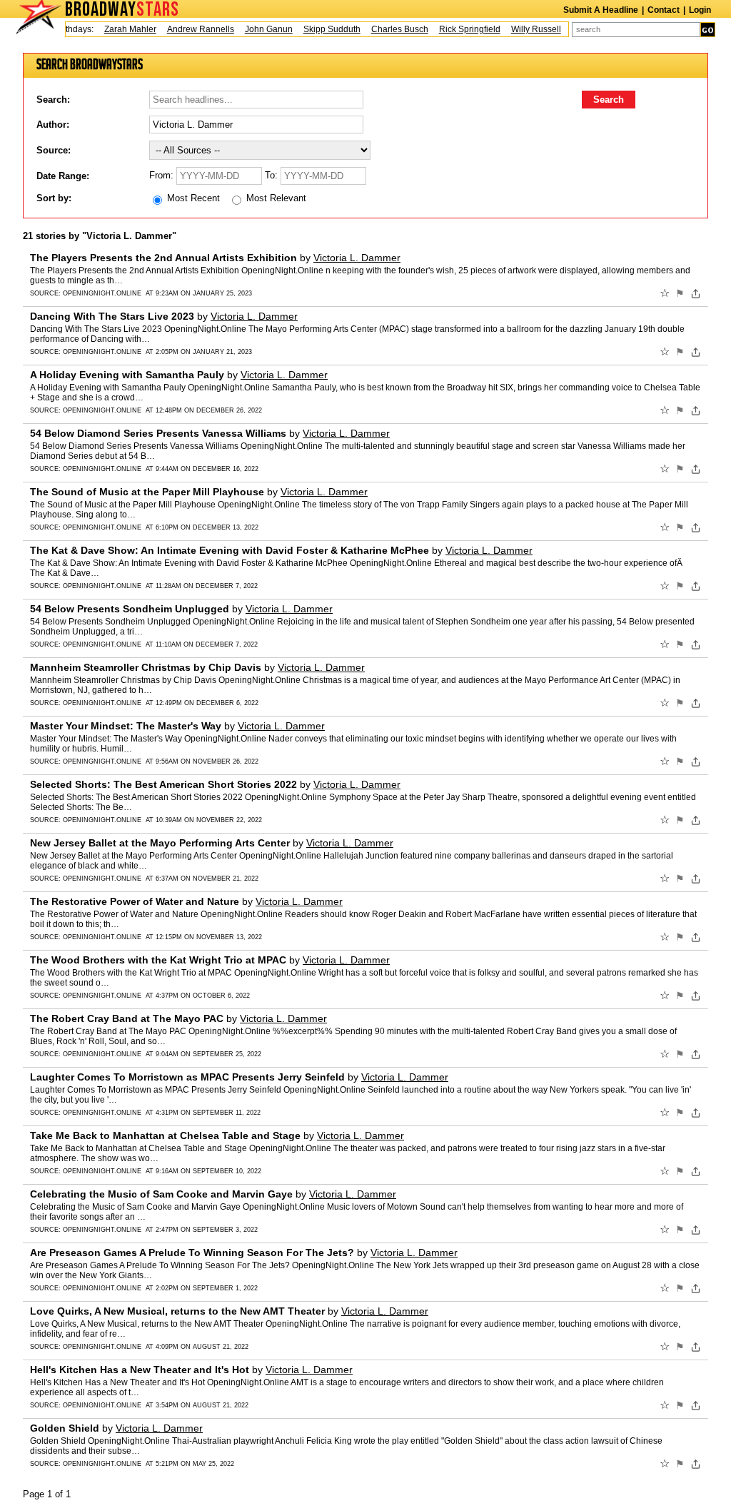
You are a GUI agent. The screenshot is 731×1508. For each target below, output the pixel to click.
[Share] (695, 293)
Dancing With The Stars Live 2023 (112, 316)
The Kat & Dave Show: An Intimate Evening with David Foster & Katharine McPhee (229, 550)
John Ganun (258, 29)
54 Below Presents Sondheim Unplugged (129, 608)
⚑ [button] (680, 293)
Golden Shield (64, 1428)
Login (700, 10)
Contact (663, 10)
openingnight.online (102, 293)
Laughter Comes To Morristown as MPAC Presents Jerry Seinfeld (187, 1077)
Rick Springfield (459, 29)
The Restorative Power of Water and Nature (134, 901)
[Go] (707, 29)
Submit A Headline (600, 10)
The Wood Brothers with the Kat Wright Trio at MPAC (158, 960)
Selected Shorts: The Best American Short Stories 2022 (163, 784)
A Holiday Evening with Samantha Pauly (127, 374)
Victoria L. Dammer (356, 257)
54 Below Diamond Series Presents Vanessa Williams (158, 433)
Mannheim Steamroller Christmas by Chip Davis (145, 667)
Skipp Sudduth (321, 29)
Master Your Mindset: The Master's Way (125, 726)
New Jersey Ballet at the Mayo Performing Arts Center (160, 843)
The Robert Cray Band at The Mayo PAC (126, 1018)
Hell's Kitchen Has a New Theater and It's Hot (139, 1369)
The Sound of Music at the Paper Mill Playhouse (147, 491)
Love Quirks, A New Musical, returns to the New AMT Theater (177, 1311)
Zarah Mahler (120, 29)
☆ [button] (665, 293)
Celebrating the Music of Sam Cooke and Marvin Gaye (161, 1194)
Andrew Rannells (189, 29)
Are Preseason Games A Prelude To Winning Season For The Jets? (192, 1252)
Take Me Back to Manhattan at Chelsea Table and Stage (165, 1135)
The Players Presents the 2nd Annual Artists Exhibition (163, 257)
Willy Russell (525, 29)
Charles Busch (389, 29)
